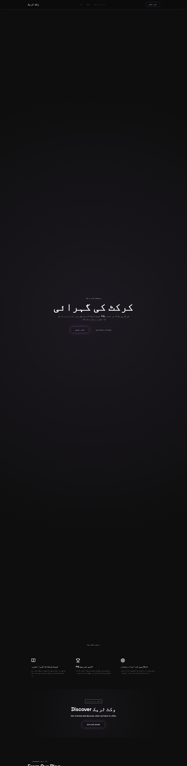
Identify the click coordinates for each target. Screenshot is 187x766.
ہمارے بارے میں (99, 4)
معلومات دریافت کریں (104, 330)
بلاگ (88, 4)
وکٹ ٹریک (33, 4)
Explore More (93, 725)
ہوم (81, 4)
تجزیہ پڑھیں (153, 4)
